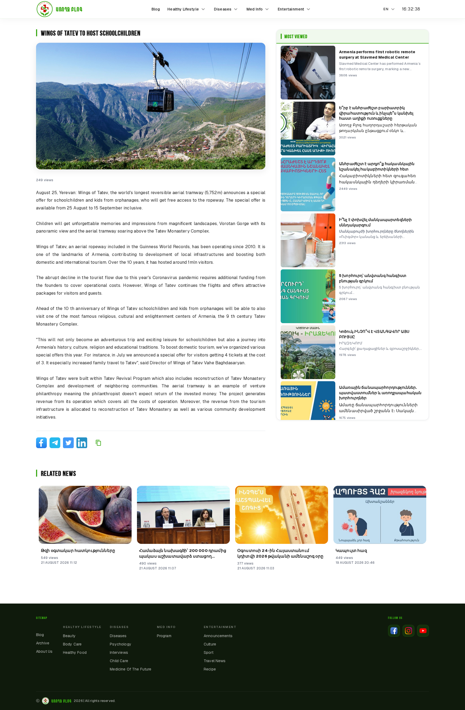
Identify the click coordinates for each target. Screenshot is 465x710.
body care (72, 644)
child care (119, 660)
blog (156, 9)
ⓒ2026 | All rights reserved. (75, 700)
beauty (69, 635)
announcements (218, 635)
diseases (118, 635)
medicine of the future (130, 669)
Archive (42, 643)
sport (208, 652)
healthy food (75, 652)
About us (44, 651)
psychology (120, 644)
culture (210, 644)
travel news (215, 660)
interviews (119, 652)
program (164, 635)
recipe (210, 669)
